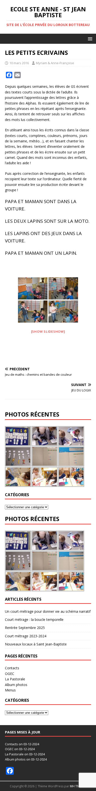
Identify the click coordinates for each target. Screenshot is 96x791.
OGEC (9, 673)
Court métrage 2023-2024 (25, 636)
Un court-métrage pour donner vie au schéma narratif (48, 611)
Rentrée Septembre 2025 (25, 627)
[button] (89, 38)
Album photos (16, 684)
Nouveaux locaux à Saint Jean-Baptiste (36, 644)
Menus (10, 690)
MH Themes (78, 786)
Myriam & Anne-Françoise (55, 63)
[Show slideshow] (48, 331)
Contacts (12, 668)
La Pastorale (15, 679)
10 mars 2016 (19, 63)
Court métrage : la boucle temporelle (34, 619)
